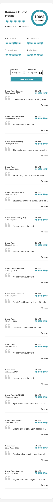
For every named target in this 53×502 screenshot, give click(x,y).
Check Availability (26, 79)
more (45, 105)
